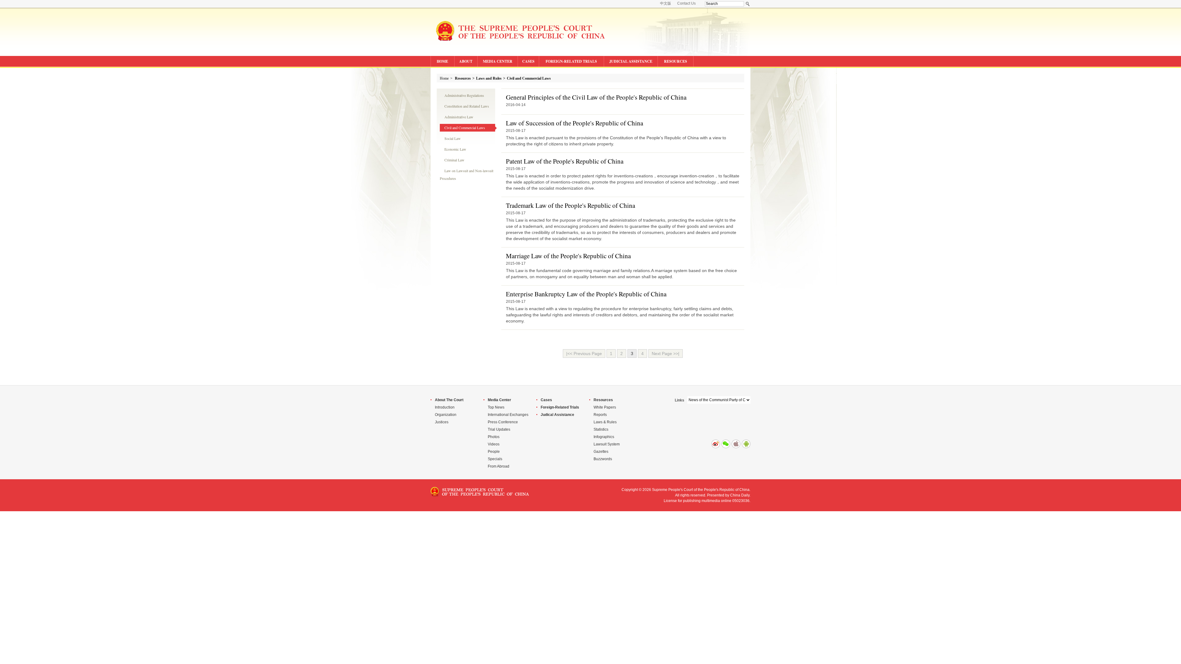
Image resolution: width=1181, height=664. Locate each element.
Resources (463, 78)
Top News (496, 407)
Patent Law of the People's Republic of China (564, 161)
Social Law (452, 138)
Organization (445, 415)
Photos (493, 437)
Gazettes (601, 451)
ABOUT (465, 61)
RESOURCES (675, 61)
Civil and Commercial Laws (529, 78)
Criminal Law (454, 159)
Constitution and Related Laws (466, 106)
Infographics (604, 437)
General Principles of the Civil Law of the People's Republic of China (596, 97)
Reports (600, 415)
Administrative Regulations (464, 95)
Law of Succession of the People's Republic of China (574, 123)
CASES (528, 61)
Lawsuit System (607, 444)
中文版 (665, 3)
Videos (493, 444)
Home (444, 78)
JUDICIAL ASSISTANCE (630, 61)
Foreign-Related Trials (560, 407)
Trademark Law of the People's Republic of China (570, 205)
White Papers (605, 407)
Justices (441, 422)
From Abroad (498, 466)
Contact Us (686, 3)
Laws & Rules (605, 422)
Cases (546, 400)
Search (747, 3)
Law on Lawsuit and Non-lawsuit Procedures (466, 171)
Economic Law (455, 149)
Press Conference (503, 422)
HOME (442, 61)
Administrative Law (458, 116)
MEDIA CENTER (497, 61)
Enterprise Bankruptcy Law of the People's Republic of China (586, 294)
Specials (495, 459)
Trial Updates (499, 429)
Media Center (499, 400)
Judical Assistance (557, 415)
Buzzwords (603, 459)
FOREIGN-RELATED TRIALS (571, 61)
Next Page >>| (665, 353)
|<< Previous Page (584, 353)
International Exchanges (508, 415)
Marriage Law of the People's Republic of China (568, 255)
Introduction (445, 407)
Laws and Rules (489, 78)
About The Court (449, 400)
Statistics (601, 429)
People (494, 451)
